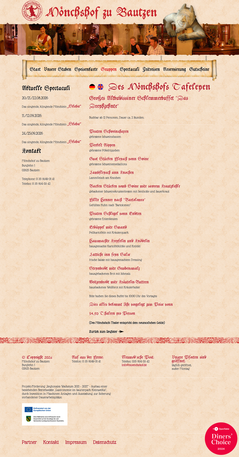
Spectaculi (129, 70)
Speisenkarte (86, 70)
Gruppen (109, 70)
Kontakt (51, 442)
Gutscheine (199, 70)
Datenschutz (104, 442)
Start (35, 70)
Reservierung (174, 70)
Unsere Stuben (57, 70)
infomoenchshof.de (134, 365)
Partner (29, 442)
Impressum (76, 442)
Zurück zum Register (103, 332)
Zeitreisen (151, 70)
